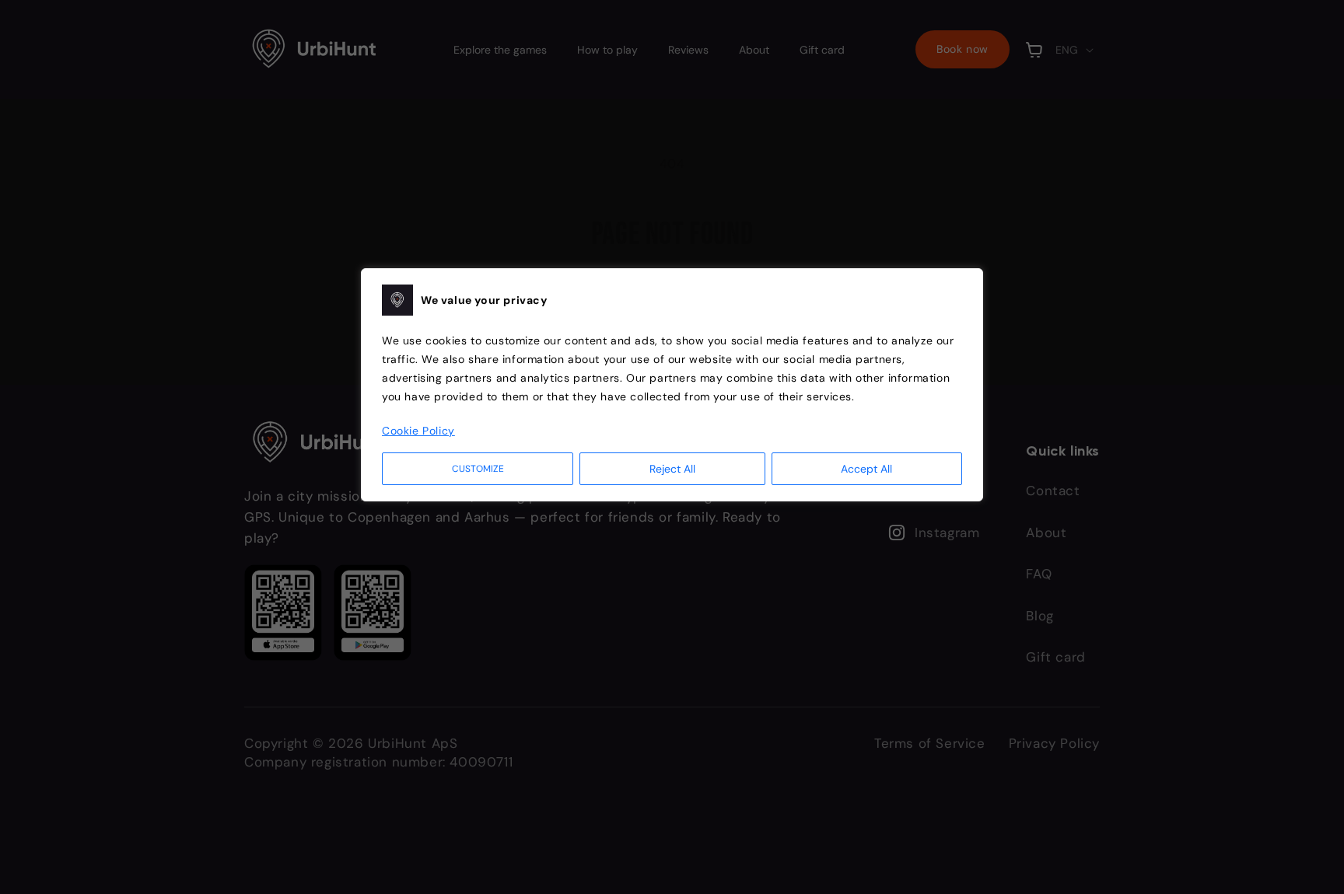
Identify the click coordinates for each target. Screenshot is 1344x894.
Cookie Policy (418, 431)
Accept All (866, 469)
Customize (478, 469)
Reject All (672, 469)
